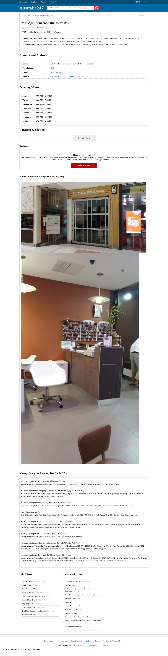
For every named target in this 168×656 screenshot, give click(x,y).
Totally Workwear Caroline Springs (77, 581)
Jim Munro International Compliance (78, 617)
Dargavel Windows (71, 613)
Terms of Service (102, 641)
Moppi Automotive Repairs (74, 606)
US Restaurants (92, 645)
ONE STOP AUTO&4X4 (34, 581)
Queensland (26, 15)
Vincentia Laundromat (73, 598)
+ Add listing (62, 641)
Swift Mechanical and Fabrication (38, 596)
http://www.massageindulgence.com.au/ (66, 76)
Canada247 (106, 645)
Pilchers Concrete (33, 593)
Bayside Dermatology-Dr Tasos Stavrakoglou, (81, 595)
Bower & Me (31, 585)
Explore (34, 2)
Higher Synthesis (33, 604)
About (43, 2)
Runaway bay (48, 15)
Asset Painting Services (73, 609)
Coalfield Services (33, 600)
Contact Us (53, 2)
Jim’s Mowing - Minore (35, 589)
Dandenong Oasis (71, 585)
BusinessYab (77, 645)
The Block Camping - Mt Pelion (38, 611)
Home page (23, 2)
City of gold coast (37, 15)
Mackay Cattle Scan (34, 615)
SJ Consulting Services (73, 626)
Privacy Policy (85, 641)
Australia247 (31, 8)
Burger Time (69, 602)
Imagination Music (33, 607)
